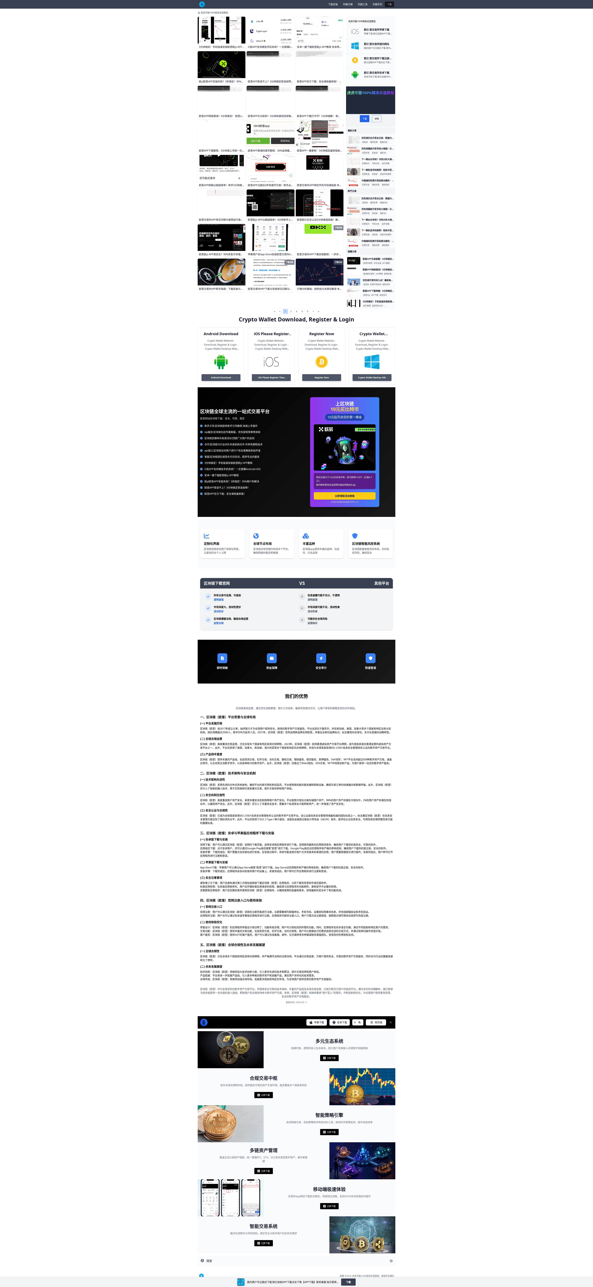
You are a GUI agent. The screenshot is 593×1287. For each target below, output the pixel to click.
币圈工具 (363, 4)
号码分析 (375, 163)
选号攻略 (385, 163)
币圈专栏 (377, 4)
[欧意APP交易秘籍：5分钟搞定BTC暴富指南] (353, 260)
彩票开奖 (366, 153)
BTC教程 (386, 263)
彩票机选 (366, 174)
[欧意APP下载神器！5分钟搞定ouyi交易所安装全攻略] (353, 292)
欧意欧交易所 (368, 274)
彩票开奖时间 (375, 284)
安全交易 (377, 263)
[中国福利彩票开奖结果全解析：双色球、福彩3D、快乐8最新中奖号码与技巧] (353, 182)
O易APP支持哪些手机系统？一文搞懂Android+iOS (232, 469)
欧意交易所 (368, 263)
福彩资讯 (386, 284)
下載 (389, 4)
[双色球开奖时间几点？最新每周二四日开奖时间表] (353, 282)
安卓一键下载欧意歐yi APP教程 (221, 475)
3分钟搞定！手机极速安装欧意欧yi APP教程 (228, 463)
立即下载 (329, 1058)
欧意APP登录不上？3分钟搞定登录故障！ (227, 487)
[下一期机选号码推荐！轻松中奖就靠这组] (353, 171)
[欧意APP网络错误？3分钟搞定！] (353, 271)
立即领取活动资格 (345, 496)
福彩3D (383, 153)
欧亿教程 (367, 306)
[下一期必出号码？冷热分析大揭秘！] (353, 161)
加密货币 (383, 295)
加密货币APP (377, 306)
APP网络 (379, 274)
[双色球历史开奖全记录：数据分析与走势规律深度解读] (353, 139)
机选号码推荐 (385, 174)
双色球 (365, 142)
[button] (279, 311)
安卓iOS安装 (389, 306)
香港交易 (387, 274)
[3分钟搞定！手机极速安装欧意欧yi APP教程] (353, 303)
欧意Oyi (366, 295)
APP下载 (374, 295)
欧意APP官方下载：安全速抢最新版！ (225, 493)
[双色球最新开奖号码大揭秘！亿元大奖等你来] (353, 150)
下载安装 (333, 4)
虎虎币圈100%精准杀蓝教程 (214, 12)
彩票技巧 (366, 163)
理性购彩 (385, 185)
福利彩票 (374, 142)
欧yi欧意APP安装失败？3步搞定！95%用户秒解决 (231, 481)
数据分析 (383, 142)
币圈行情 (348, 4)
